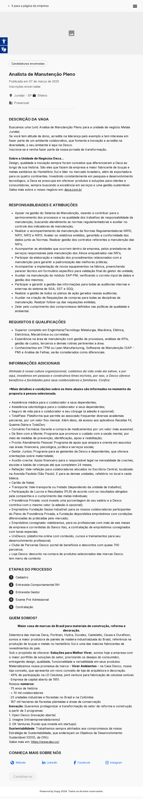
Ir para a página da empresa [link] (30, 5)
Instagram (116, 762)
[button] (135, 5)
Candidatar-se (22, 776)
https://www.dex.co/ (45, 742)
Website (21, 762)
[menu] (135, 5)
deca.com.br (73, 189)
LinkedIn (52, 762)
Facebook (84, 762)
